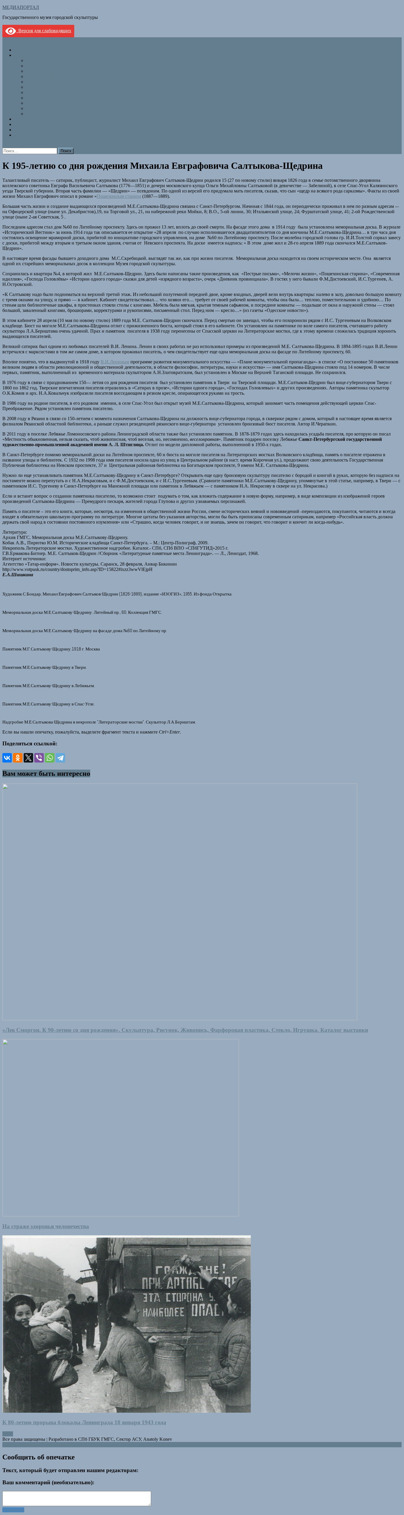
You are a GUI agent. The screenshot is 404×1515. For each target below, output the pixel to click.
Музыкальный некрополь (51, 87)
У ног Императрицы (46, 113)
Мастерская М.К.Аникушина (43, 119)
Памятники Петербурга (49, 92)
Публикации (39, 103)
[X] (28, 758)
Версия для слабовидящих (43, 30)
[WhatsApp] (49, 758)
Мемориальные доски (48, 97)
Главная (22, 49)
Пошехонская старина (119, 196)
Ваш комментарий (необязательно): (48, 1482)
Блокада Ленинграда (47, 65)
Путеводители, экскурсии (52, 108)
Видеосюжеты (40, 71)
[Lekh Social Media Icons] (4, 1433)
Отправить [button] (13, 1509)
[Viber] (39, 758)
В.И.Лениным (115, 361)
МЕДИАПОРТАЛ (20, 7)
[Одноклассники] (17, 758)
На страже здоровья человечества (45, 1226)
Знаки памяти (40, 81)
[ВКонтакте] (7, 758)
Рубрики (23, 55)
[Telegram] (60, 758)
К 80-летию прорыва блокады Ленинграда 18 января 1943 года (84, 1422)
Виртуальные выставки (50, 76)
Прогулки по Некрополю (39, 129)
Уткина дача (38, 60)
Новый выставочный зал (39, 124)
